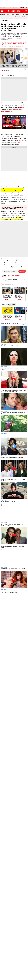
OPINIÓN (12, 14)
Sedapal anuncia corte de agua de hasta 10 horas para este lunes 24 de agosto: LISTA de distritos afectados (14, 43)
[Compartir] (25, 69)
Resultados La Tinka (14, 7)
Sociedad (5, 20)
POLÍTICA (8, 14)
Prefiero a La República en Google (13, 280)
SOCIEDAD (22, 14)
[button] (2, 11)
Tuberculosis (14, 275)
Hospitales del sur (7, 276)
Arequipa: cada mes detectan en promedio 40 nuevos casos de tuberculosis (12, 208)
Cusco (22, 107)
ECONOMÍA (16, 14)
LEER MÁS (7, 299)
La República (6, 70)
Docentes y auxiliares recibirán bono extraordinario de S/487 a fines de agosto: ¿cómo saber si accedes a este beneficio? (14, 45)
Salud (19, 275)
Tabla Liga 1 (5, 7)
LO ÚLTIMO (2, 14)
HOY (1, 7)
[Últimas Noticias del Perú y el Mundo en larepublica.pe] (14, 11)
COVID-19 (19, 140)
